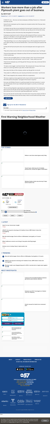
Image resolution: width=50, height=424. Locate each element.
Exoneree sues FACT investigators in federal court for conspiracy (35, 291)
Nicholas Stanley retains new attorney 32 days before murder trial (36, 182)
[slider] (19, 145)
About (10, 359)
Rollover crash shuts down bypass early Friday (36, 155)
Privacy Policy (33, 110)
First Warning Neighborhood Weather (30, 211)
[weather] (4, 202)
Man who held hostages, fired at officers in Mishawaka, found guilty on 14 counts (21, 236)
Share (46, 2)
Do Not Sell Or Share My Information (26, 361)
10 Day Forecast (13, 207)
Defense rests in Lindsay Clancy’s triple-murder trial (14, 246)
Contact (17, 359)
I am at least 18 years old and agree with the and (20, 110)
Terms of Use (25, 110)
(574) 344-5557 (29, 381)
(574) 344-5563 (30, 382)
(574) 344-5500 (28, 384)
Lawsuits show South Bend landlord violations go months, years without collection (36, 278)
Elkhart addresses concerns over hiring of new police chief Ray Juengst (19, 241)
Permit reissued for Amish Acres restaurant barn (35, 305)
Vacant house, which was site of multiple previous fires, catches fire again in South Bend (36, 168)
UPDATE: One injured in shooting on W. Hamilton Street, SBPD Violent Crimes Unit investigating (21, 230)
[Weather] (12, 195)
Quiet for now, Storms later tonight (11, 225)
